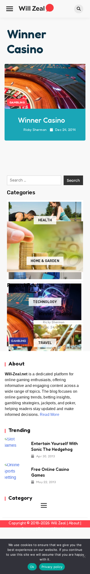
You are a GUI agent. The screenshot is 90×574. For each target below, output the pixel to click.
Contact (28, 528)
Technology (45, 302)
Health (45, 220)
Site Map (61, 528)
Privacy (44, 528)
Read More (49, 414)
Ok (32, 567)
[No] (84, 556)
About (74, 522)
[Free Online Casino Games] (15, 474)
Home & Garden (45, 261)
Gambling (17, 102)
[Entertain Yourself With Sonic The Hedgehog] (15, 448)
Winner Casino (41, 120)
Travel (45, 343)
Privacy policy (52, 567)
